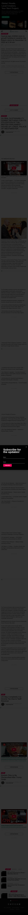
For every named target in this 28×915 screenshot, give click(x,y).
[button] (26, 446)
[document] (14, 457)
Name (4, 455)
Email (4, 460)
